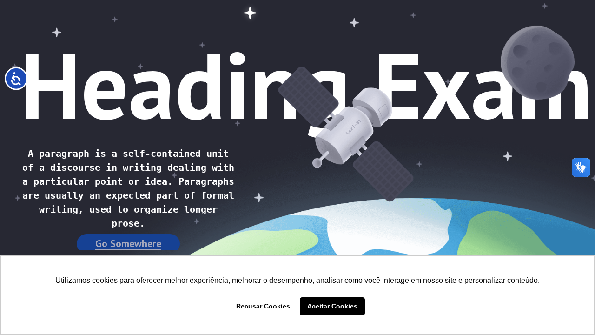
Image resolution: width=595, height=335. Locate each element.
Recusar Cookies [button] (263, 306)
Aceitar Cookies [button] (332, 306)
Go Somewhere (128, 243)
